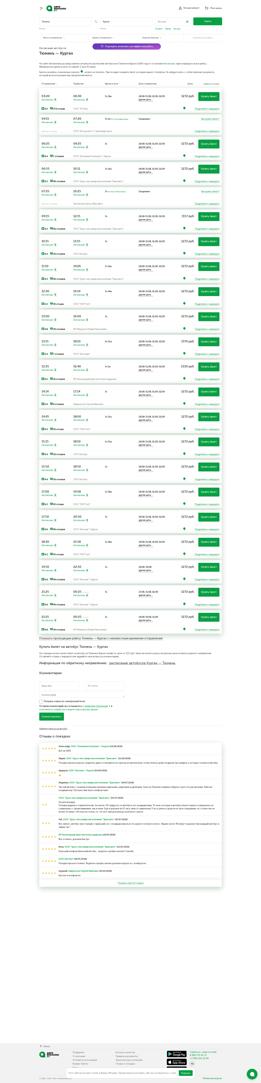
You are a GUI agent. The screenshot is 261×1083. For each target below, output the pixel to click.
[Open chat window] (252, 1074)
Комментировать (51, 716)
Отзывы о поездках (125, 1064)
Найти (207, 21)
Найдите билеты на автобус (53, 729)
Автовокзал (169, 63)
